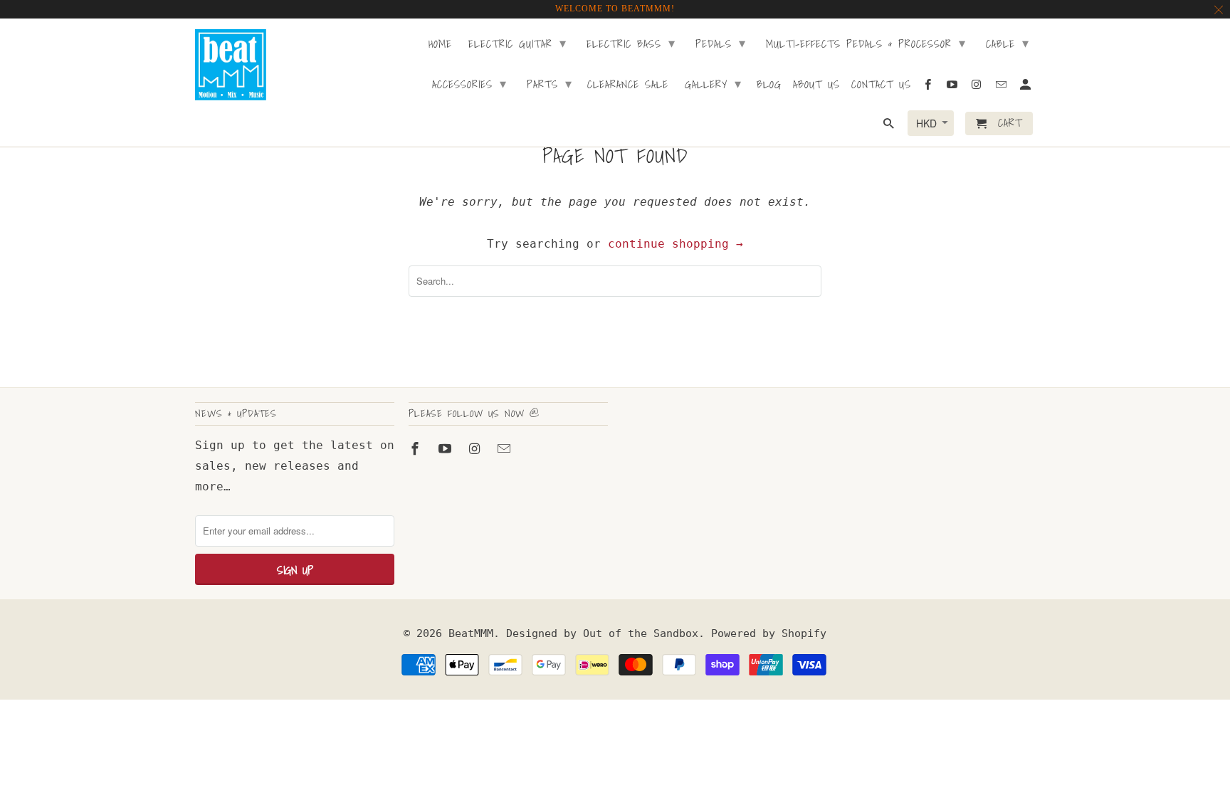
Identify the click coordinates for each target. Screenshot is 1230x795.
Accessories (469, 83)
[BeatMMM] (230, 64)
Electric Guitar (517, 43)
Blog (769, 85)
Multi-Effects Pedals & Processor (866, 43)
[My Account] (1026, 87)
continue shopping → (675, 244)
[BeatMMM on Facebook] (416, 448)
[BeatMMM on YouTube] (446, 448)
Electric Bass (631, 43)
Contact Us (881, 85)
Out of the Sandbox (640, 633)
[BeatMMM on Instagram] (476, 448)
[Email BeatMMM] (505, 448)
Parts (549, 83)
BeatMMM (470, 633)
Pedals (720, 43)
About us (816, 85)
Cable (1007, 43)
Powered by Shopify (768, 633)
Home (440, 45)
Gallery (713, 83)
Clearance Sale (627, 85)
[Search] (889, 126)
